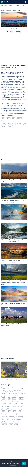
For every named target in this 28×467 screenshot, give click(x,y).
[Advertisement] (14, 49)
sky (3, 388)
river (20, 411)
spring (3, 401)
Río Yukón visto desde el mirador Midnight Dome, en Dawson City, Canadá (12, 201)
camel (21, 403)
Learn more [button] (13, 465)
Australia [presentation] (11, 5)
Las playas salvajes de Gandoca (9, 221)
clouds (19, 390)
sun (23, 121)
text (20, 414)
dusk (14, 123)
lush (13, 419)
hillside (16, 395)
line (3, 395)
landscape (21, 388)
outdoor (8, 388)
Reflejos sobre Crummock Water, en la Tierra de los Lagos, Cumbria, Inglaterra (14, 240)
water (14, 390)
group (22, 393)
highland (18, 419)
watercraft (19, 118)
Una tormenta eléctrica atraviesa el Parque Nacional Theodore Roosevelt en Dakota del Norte (13, 282)
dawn (9, 123)
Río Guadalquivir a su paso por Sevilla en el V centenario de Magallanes (13, 261)
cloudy (3, 398)
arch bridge (5, 416)
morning (14, 398)
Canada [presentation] (17, 5)
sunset (3, 123)
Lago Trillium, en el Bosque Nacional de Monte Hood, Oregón (13, 303)
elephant (10, 401)
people (19, 408)
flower (20, 406)
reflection (21, 398)
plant (3, 408)
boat (13, 118)
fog (9, 398)
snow (10, 393)
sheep (8, 406)
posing (3, 411)
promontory (20, 416)
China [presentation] (23, 5)
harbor (3, 121)
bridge (14, 411)
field (8, 408)
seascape (4, 424)
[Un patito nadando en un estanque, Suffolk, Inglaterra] (2, 19)
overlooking (11, 121)
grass (22, 395)
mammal (4, 403)
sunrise (18, 121)
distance (16, 393)
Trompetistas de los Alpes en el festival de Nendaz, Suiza (12, 324)
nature (3, 390)
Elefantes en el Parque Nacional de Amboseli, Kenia (13, 180)
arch (24, 414)
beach (8, 118)
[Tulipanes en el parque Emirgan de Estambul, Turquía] (25, 19)
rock (3, 419)
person (13, 408)
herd (16, 401)
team (9, 411)
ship (3, 118)
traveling (12, 416)
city (9, 414)
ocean (10, 126)
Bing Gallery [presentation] (4, 5)
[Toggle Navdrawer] (25, 2)
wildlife (10, 403)
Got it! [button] (24, 463)
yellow (14, 414)
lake (25, 123)
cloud (19, 123)
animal (21, 401)
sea (14, 421)
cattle (16, 403)
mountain (4, 126)
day (8, 419)
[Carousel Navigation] (14, 372)
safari (3, 406)
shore (16, 424)
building (4, 414)
